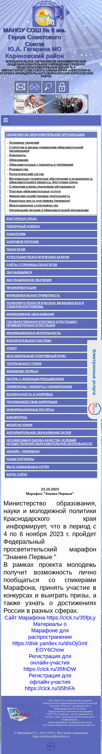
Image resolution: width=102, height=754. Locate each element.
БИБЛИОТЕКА (16, 417)
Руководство (18, 169)
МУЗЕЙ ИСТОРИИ (19, 425)
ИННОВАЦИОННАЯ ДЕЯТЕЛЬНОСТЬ (33, 333)
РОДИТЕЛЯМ (16, 234)
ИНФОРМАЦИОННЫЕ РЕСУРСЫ (30, 409)
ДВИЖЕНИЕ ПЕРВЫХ (22, 371)
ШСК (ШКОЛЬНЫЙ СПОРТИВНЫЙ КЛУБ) (36, 356)
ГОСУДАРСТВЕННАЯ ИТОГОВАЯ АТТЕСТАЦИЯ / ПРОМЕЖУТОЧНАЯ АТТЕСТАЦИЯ (41, 323)
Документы (17, 155)
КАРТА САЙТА (16, 474)
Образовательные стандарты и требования (41, 164)
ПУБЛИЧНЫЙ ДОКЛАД (23, 226)
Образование (18, 160)
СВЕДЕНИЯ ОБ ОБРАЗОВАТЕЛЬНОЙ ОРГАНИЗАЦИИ (45, 135)
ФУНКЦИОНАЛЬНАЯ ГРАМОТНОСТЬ (33, 295)
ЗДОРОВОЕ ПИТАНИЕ (22, 242)
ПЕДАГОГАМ (15, 249)
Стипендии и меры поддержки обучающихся (42, 186)
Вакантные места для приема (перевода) (39, 201)
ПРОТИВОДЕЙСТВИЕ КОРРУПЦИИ (31, 402)
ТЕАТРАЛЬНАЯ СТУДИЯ (24, 364)
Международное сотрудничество (33, 205)
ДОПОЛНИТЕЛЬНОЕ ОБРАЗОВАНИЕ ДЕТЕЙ (38, 432)
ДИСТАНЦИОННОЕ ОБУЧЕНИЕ (29, 280)
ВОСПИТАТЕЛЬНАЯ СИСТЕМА (28, 341)
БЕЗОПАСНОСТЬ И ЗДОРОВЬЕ (29, 394)
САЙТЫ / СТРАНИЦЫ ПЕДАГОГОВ (31, 265)
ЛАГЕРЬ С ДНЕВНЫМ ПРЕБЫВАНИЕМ (35, 379)
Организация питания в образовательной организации (49, 210)
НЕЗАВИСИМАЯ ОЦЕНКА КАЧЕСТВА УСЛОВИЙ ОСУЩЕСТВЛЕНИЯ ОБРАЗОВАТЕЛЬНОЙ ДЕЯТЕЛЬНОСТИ (49, 442)
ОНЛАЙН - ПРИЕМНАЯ (23, 451)
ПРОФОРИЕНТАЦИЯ (21, 288)
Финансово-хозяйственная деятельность (39, 196)
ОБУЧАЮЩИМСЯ (19, 272)
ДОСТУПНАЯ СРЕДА (21, 219)
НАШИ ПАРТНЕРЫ (20, 459)
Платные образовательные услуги (35, 191)
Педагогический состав (26, 174)
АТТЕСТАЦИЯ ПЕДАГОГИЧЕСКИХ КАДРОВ (37, 257)
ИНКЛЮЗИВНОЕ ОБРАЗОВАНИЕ (30, 314)
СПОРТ (11, 348)
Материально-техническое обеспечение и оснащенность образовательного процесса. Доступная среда (51, 180)
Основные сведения (24, 142)
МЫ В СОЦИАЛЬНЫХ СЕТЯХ (27, 467)
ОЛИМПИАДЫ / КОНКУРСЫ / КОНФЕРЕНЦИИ (39, 386)
